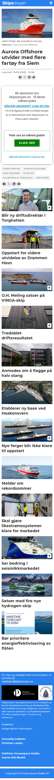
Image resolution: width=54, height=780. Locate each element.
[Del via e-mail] (34, 77)
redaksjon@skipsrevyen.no (17, 681)
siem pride (42, 178)
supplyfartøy (11, 168)
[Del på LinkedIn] (29, 77)
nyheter (28, 173)
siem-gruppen (11, 173)
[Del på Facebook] (20, 77)
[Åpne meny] (51, 3)
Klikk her (27, 143)
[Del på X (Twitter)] (24, 77)
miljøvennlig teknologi (18, 178)
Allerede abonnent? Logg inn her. (27, 106)
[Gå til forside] (23, 3)
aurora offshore (34, 168)
